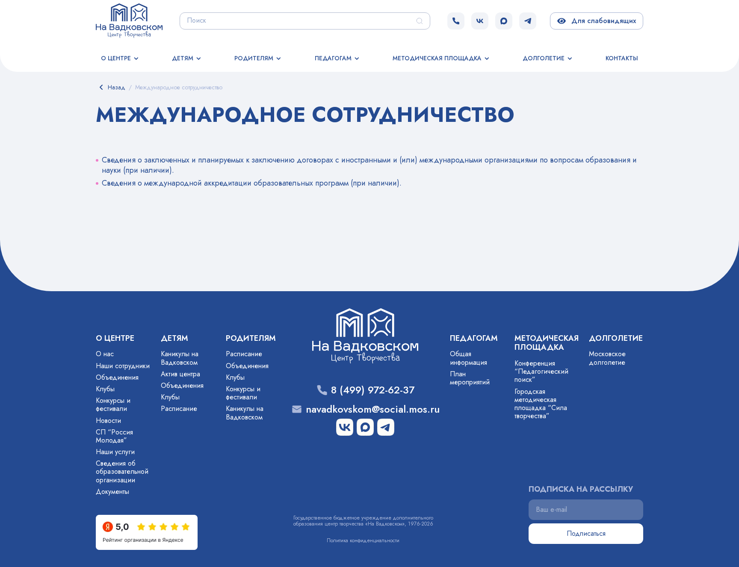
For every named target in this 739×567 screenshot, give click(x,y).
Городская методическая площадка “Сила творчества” (540, 404)
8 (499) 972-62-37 (372, 390)
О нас (105, 354)
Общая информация (468, 358)
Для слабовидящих (602, 21)
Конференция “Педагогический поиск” (541, 371)
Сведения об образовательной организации (122, 471)
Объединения (117, 377)
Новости (108, 420)
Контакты (622, 58)
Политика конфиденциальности (363, 540)
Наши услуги (115, 452)
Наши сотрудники (123, 366)
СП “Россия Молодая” (114, 436)
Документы (112, 491)
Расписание (179, 408)
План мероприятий (470, 378)
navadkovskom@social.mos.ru (373, 409)
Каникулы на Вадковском (179, 358)
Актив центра (180, 374)
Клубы (105, 389)
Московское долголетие (607, 358)
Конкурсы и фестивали (113, 404)
